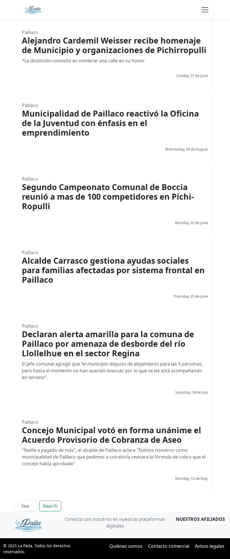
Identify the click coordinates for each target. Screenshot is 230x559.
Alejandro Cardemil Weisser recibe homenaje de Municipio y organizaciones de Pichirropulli (114, 45)
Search (50, 506)
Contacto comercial (168, 546)
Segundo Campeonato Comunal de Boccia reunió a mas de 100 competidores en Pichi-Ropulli (108, 196)
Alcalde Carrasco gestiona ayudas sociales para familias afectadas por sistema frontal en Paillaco (113, 270)
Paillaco (30, 32)
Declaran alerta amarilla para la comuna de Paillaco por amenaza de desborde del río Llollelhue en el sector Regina (108, 343)
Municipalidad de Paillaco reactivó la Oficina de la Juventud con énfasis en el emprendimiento (110, 123)
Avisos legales (209, 546)
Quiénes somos (125, 546)
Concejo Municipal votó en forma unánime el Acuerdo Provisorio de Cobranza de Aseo (111, 435)
